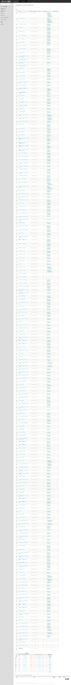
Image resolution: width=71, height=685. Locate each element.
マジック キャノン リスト (25, 669)
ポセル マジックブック (21, 95)
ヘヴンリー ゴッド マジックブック (23, 463)
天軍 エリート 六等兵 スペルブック (23, 562)
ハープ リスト (25, 666)
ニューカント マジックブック (22, 206)
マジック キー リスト (25, 671)
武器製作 (50, 655)
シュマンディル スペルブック (22, 48)
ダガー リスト (25, 655)
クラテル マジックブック (22, 413)
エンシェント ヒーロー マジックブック (23, 309)
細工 (50, 658)
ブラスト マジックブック (22, 257)
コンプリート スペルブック (22, 476)
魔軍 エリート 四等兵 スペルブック (23, 441)
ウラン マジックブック (21, 233)
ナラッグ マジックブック (22, 190)
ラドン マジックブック (21, 400)
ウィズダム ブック (21, 569)
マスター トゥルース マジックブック (23, 482)
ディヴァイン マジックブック (22, 578)
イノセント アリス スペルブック (23, 273)
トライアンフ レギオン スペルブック (23, 645)
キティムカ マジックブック (22, 299)
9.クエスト (2, 24)
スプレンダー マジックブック (22, 270)
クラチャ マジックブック (22, 588)
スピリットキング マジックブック (23, 387)
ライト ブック (20, 356)
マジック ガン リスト (25, 667)
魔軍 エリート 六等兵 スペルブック (23, 559)
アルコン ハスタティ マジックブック (23, 629)
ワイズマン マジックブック (22, 545)
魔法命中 (48, 29)
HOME (6, 1)
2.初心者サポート (3, 8)
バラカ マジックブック (21, 108)
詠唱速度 (48, 14)
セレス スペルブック (21, 124)
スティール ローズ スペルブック (23, 35)
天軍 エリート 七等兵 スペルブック (23, 607)
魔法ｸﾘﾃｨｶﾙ (48, 79)
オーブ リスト (25, 661)
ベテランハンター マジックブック (23, 283)
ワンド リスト (25, 658)
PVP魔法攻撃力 (49, 16)
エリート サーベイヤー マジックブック (23, 416)
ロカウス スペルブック (21, 31)
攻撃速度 (48, 132)
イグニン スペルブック (21, 42)
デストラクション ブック (22, 454)
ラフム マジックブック (21, 315)
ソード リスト (25, 656)
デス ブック (20, 511)
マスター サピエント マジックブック (23, 169)
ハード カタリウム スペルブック (23, 24)
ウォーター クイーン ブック (22, 334)
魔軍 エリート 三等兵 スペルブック (23, 340)
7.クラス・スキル (3, 19)
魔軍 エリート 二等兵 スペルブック (23, 239)
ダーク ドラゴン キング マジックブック (23, 193)
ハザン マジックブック (21, 539)
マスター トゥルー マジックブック (23, 312)
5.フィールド (3, 15)
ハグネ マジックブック (21, 549)
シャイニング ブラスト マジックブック (23, 213)
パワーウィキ (23, 1)
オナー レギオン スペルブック (22, 642)
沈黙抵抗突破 (49, 15)
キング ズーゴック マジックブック (23, 594)
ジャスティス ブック (21, 457)
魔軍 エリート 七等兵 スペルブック (23, 604)
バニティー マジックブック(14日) (23, 585)
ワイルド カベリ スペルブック (22, 276)
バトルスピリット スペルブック (23, 12)
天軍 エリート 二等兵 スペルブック (23, 243)
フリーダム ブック (21, 514)
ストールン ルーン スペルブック (23, 45)
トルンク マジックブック (22, 254)
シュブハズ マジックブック (22, 381)
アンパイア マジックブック (22, 517)
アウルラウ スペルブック (22, 222)
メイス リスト (25, 657)
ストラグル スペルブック (22, 18)
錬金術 (50, 661)
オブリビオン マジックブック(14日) (23, 542)
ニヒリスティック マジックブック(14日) (23, 286)
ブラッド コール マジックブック (23, 591)
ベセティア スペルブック (22, 128)
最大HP (48, 12)
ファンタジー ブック (21, 572)
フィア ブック (20, 321)
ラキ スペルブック (21, 27)
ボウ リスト (25, 665)
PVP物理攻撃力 (49, 21)
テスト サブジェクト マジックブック (23, 359)
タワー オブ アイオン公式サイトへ (51, 683)
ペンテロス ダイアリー (21, 492)
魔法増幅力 (48, 13)
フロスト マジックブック (22, 419)
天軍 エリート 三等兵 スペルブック (23, 343)
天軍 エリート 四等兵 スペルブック (23, 444)
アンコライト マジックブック (22, 85)
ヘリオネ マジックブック (22, 610)
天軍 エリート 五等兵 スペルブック (23, 501)
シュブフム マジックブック (22, 111)
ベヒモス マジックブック (22, 451)
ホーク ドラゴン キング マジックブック (23, 159)
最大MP (48, 106)
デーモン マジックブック (22, 460)
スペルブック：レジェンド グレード (20, 653)
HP (47, 88)
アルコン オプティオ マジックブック (23, 520)
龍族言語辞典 (20, 648)
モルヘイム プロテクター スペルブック (23, 623)
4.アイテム (2, 13)
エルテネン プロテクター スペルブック (23, 626)
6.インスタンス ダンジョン (5, 17)
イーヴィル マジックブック (22, 575)
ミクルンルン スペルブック (22, 435)
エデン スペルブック (21, 98)
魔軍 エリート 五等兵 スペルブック (23, 498)
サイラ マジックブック (21, 203)
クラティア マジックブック (22, 526)
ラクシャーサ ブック (21, 353)
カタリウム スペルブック (22, 72)
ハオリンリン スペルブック (22, 432)
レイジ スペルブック (21, 68)
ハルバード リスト (25, 664)
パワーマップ (15, 1)
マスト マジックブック (21, 384)
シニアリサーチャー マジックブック (23, 175)
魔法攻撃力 (48, 173)
